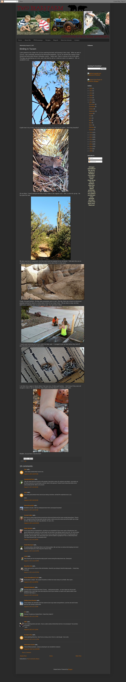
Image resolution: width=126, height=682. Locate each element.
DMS (25, 621)
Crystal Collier (28, 515)
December (92, 104)
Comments (93, 161)
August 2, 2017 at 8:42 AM (31, 510)
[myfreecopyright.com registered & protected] (97, 75)
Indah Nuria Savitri (29, 644)
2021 (90, 93)
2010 (90, 146)
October (91, 109)
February (91, 127)
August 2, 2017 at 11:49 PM (31, 561)
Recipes (47, 40)
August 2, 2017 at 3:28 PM (31, 539)
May (90, 120)
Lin (25, 612)
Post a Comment (26, 652)
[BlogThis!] (26, 459)
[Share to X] (28, 459)
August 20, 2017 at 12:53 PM (31, 649)
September (92, 111)
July (90, 115)
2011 (90, 144)
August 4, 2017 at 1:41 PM (31, 606)
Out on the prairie (29, 505)
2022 (90, 90)
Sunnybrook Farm (29, 479)
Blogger (70, 669)
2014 (90, 137)
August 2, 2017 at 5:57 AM (31, 474)
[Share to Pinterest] (32, 459)
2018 (90, 100)
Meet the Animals (66, 40)
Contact (76, 40)
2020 (90, 95)
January (91, 129)
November (92, 106)
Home (20, 40)
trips (25, 461)
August (91, 113)
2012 (90, 141)
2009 (90, 148)
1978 (90, 151)
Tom (25, 469)
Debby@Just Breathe (30, 600)
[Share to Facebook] (30, 459)
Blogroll (55, 40)
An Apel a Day (28, 634)
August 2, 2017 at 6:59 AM (31, 487)
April (90, 122)
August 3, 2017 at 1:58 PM (31, 582)
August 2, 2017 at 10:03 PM (31, 551)
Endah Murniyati (28, 545)
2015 (90, 135)
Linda (25, 556)
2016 (90, 132)
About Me (28, 40)
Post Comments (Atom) (33, 659)
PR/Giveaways (38, 40)
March (91, 125)
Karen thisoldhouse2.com (31, 577)
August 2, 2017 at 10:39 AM (31, 523)
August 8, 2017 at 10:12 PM (31, 639)
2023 (90, 88)
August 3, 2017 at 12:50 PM (31, 572)
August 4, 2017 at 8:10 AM (31, 595)
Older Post (78, 656)
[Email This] (24, 459)
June (90, 118)
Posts (91, 158)
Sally (25, 492)
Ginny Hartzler (28, 528)
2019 (90, 97)
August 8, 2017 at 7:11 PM (31, 629)
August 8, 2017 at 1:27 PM (31, 616)
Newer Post (23, 656)
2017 (90, 102)
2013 (90, 139)
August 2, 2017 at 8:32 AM (31, 500)
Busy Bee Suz (28, 566)
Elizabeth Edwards (29, 587)
